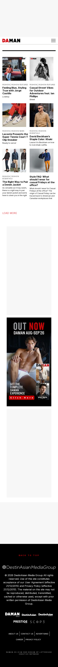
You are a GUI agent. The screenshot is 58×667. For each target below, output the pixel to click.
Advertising (42, 631)
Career (19, 636)
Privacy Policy (33, 636)
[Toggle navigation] (53, 40)
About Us (13, 631)
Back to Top (29, 552)
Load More (9, 209)
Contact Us (27, 631)
